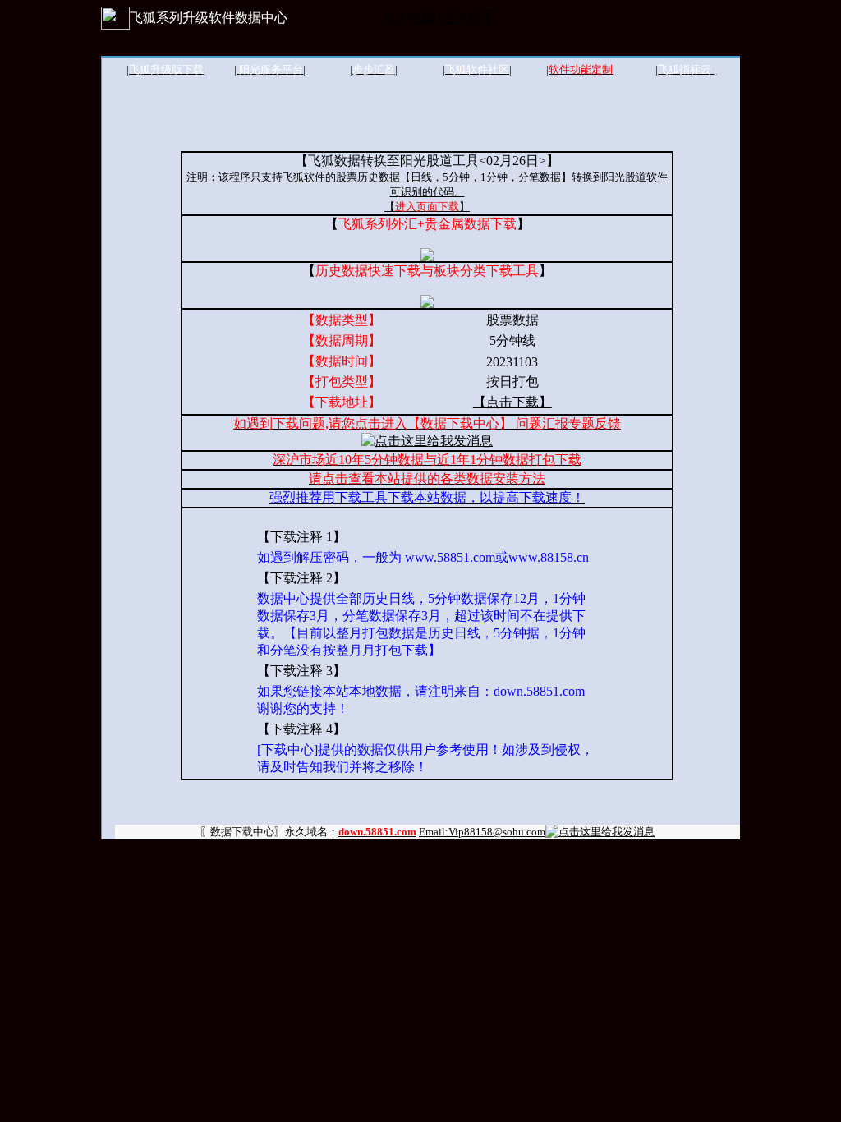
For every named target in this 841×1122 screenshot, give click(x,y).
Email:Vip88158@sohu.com (482, 831)
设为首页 (467, 18)
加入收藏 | (412, 18)
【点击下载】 (512, 402)
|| (166, 69)
